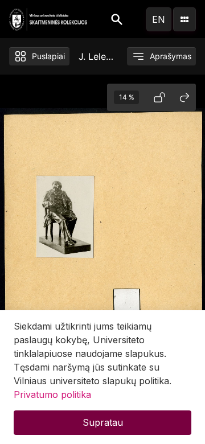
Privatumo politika (52, 394)
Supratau (103, 422)
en (158, 19)
